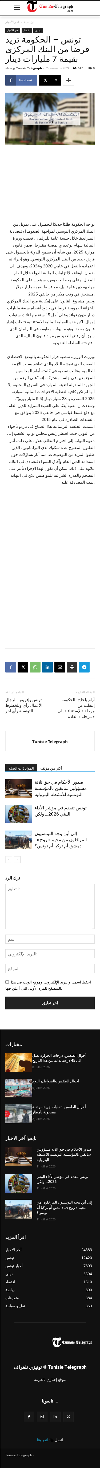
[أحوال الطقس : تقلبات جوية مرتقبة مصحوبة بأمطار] (18, 1113)
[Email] (59, 667)
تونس (38, 30)
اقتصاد (26, 30)
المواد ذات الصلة (21, 768)
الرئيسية (29, 22)
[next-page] (17, 859)
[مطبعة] (72, 667)
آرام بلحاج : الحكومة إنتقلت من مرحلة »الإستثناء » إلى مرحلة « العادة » (76, 708)
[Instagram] (42, 1417)
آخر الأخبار (12, 22)
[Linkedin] (47, 667)
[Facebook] (10, 667)
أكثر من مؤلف (51, 768)
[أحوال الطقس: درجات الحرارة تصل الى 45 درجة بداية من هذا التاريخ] (18, 1062)
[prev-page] (8, 859)
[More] (68, 80)
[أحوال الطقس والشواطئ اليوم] (18, 1088)
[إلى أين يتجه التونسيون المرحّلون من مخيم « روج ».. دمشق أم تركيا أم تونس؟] (18, 840)
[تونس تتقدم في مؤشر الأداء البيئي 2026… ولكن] (18, 814)
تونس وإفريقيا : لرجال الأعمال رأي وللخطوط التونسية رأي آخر (23, 705)
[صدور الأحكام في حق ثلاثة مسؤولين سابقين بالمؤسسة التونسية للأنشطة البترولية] (18, 788)
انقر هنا (42, 1439)
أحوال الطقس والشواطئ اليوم (55, 1081)
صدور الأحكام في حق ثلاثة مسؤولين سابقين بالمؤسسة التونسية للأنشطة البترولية (61, 788)
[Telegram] (84, 667)
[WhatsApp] (35, 667)
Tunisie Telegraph (29, 68)
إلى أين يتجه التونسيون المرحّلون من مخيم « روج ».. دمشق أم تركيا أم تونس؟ (61, 839)
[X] (23, 667)
